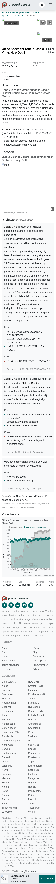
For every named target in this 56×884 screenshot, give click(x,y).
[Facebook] (4, 605)
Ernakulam (34, 757)
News (5, 656)
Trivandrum (34, 808)
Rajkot (5, 799)
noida (7, 304)
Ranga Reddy (35, 711)
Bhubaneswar (9, 753)
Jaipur (31, 761)
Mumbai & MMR (36, 694)
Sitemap (6, 669)
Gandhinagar (9, 728)
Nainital (6, 787)
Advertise (38, 669)
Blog (35, 652)
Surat (4, 803)
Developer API (40, 660)
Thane (31, 698)
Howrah (32, 719)
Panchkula (7, 736)
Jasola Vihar (17, 15)
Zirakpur (32, 736)
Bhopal (32, 749)
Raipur (31, 795)
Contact (48, 878)
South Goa (33, 744)
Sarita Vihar (18, 399)
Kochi (5, 770)
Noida (5, 686)
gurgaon (24, 304)
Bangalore (33, 702)
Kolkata (6, 719)
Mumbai (6, 698)
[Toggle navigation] (50, 5)
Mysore (6, 782)
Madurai (6, 778)
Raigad (6, 795)
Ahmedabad (8, 723)
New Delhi (25, 12)
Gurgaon (6, 690)
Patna (5, 791)
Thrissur (32, 803)
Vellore (32, 812)
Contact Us (39, 656)
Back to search (11, 12)
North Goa (7, 744)
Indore (5, 761)
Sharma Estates (18, 881)
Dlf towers (9, 129)
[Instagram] (24, 605)
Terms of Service (10, 665)
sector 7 (34, 259)
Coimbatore (34, 753)
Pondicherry (34, 791)
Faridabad (33, 690)
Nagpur (32, 782)
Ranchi (32, 799)
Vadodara (7, 812)
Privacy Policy (40, 665)
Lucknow (6, 774)
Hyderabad (34, 707)
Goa (30, 740)
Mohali (31, 732)
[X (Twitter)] (11, 605)
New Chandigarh (11, 740)
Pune (4, 715)
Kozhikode (33, 770)
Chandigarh (34, 728)
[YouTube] (30, 605)
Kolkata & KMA (36, 715)
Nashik (32, 787)
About (5, 648)
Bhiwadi (6, 749)
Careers (6, 652)
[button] (42, 5)
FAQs (36, 648)
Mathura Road (29, 383)
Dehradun (7, 757)
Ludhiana (33, 774)
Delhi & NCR (9, 681)
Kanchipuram (35, 765)
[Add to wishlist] (43, 22)
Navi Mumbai (9, 702)
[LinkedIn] (17, 605)
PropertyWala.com (26, 871)
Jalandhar (7, 765)
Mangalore (33, 778)
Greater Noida (35, 686)
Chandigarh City (10, 732)
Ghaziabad (7, 694)
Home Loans (8, 660)
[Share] (49, 22)
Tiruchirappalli (9, 808)
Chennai (6, 707)
